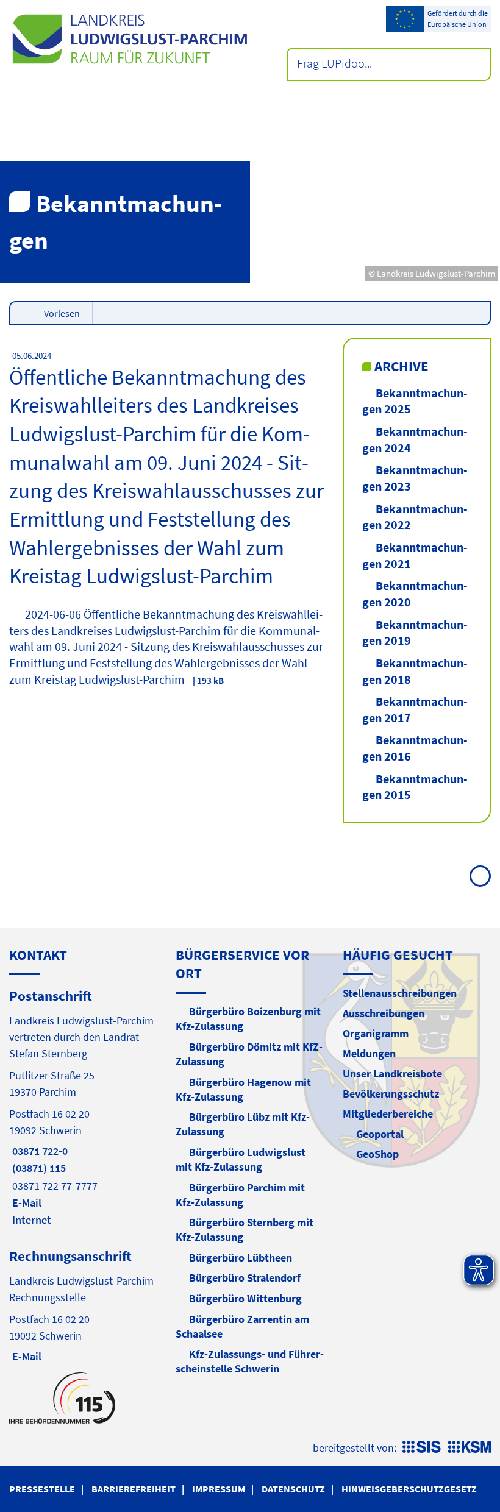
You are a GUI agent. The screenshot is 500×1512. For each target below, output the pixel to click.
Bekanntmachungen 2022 (415, 517)
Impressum (218, 1489)
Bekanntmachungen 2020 (415, 593)
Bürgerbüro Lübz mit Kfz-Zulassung (243, 1124)
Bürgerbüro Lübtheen (240, 1258)
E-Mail (25, 1203)
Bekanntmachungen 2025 (415, 401)
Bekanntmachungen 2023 (415, 478)
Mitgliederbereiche (388, 1114)
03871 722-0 (38, 1151)
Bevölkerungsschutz (391, 1094)
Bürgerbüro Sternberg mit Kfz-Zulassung (244, 1229)
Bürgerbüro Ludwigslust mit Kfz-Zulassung (240, 1159)
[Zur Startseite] (129, 39)
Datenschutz (293, 1489)
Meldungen (369, 1053)
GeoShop (377, 1154)
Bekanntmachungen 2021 (415, 555)
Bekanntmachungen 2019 (415, 632)
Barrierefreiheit (133, 1489)
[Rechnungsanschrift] (83, 1305)
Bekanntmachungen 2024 (415, 439)
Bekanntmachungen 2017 (415, 709)
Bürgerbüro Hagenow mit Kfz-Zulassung (243, 1089)
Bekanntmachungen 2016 (415, 748)
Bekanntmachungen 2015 (415, 787)
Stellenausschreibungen (400, 993)
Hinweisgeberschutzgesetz (409, 1489)
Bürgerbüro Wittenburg (245, 1298)
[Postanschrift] (83, 1107)
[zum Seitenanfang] (480, 876)
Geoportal (380, 1134)
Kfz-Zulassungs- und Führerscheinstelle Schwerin (250, 1361)
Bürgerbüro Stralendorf (245, 1278)
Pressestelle (42, 1489)
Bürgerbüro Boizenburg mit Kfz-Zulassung (248, 1018)
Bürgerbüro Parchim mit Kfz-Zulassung (240, 1194)
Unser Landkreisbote (392, 1074)
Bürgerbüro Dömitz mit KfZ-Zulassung (249, 1054)
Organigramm (376, 1033)
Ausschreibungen (383, 1013)
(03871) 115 (37, 1168)
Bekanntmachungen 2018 (415, 671)
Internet (30, 1220)
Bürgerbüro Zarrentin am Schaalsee (242, 1326)
